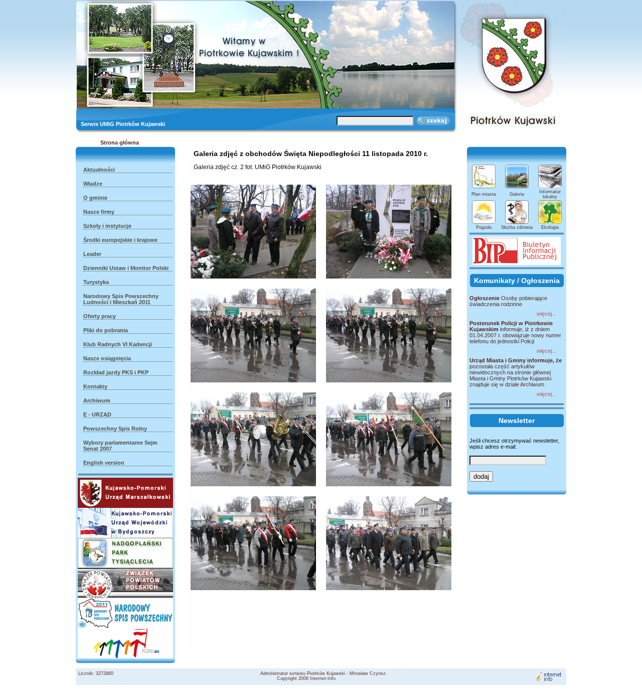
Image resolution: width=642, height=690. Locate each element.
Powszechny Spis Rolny (115, 429)
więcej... (546, 314)
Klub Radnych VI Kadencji (117, 344)
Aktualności (99, 170)
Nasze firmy (98, 212)
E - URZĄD (97, 414)
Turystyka (96, 282)
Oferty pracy (99, 316)
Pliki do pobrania (105, 330)
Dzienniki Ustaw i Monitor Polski (126, 268)
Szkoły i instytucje (107, 226)
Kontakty (95, 386)
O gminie (95, 198)
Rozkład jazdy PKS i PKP (115, 372)
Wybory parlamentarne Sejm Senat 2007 (120, 446)
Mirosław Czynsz (368, 673)
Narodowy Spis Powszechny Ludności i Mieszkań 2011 (120, 299)
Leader (92, 254)
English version (103, 463)
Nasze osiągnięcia (107, 358)
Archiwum (96, 400)
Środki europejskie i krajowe (120, 240)
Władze (92, 184)
